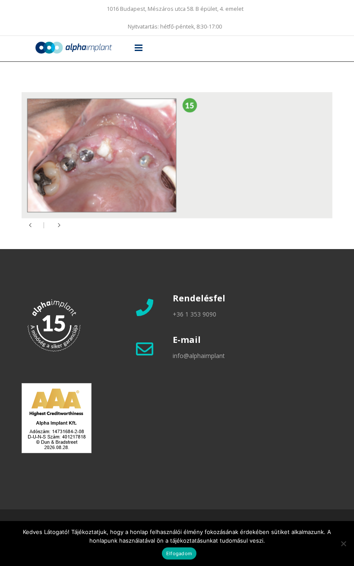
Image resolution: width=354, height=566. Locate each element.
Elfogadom (179, 553)
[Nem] (343, 543)
